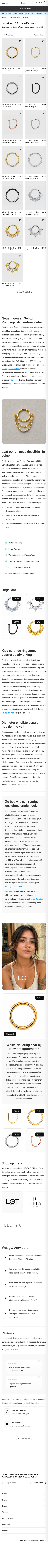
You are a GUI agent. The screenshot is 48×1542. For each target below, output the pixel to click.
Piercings (26, 17)
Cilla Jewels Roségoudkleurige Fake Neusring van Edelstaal (9, 141)
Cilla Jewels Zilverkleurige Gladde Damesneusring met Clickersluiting (9, 106)
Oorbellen (15, 380)
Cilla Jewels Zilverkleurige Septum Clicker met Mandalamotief (32, 213)
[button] (24, 1257)
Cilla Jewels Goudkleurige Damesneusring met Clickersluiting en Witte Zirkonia (9, 177)
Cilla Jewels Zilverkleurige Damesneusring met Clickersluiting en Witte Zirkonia (32, 177)
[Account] (36, 2)
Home (4, 17)
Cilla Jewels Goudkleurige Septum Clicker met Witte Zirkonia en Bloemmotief (9, 285)
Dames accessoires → (21, 13)
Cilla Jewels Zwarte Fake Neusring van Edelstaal (31, 106)
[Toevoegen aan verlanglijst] (20, 41)
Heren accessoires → (38, 13)
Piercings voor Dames (11, 369)
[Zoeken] (7, 3)
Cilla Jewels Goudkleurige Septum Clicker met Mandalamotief (9, 249)
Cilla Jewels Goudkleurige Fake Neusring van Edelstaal (32, 70)
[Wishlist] (40, 2)
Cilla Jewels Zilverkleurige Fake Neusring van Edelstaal (32, 141)
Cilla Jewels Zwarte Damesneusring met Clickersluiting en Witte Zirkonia (9, 213)
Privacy (43, 1540)
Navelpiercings (8, 713)
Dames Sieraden (14, 17)
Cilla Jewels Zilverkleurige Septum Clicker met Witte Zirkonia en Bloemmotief (32, 249)
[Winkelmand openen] (44, 2)
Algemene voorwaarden (29, 1540)
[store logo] (24, 2)
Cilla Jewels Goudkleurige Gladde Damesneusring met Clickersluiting (9, 70)
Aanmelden (38, 1483)
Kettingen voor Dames (14, 886)
